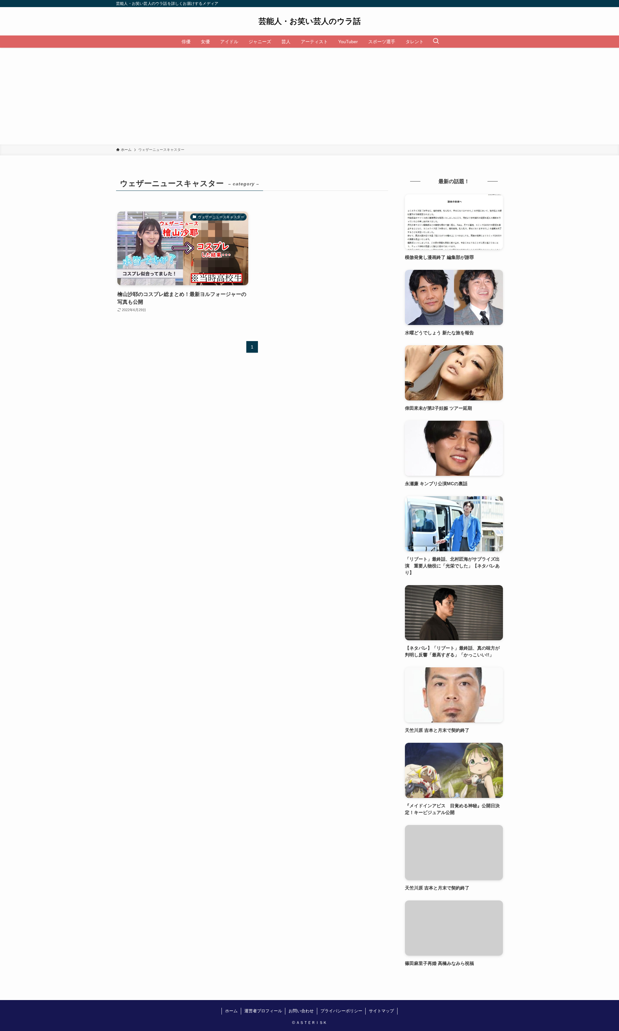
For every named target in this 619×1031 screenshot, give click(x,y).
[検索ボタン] (436, 41)
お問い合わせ (301, 1010)
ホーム (231, 1010)
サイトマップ (381, 1010)
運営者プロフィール (263, 1010)
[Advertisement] (309, 96)
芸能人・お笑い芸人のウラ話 (310, 21)
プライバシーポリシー (341, 1010)
